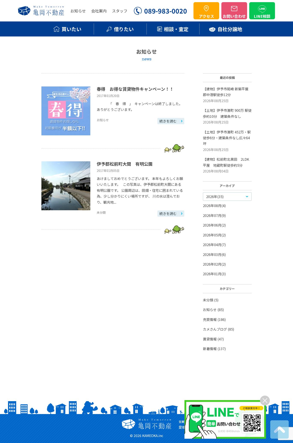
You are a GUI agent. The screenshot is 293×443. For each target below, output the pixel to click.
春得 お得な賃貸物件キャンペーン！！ (135, 89)
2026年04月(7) (214, 244)
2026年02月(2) (214, 264)
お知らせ (78, 11)
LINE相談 (262, 16)
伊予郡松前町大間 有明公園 (125, 164)
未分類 (208, 299)
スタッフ (119, 11)
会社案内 (99, 11)
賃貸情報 (210, 339)
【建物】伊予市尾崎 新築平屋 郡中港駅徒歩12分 (225, 94)
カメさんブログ (215, 329)
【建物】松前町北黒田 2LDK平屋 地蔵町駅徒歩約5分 (226, 165)
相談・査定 (176, 29)
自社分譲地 (229, 29)
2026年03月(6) (214, 254)
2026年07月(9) (214, 215)
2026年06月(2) (214, 225)
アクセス (206, 16)
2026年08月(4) (214, 205)
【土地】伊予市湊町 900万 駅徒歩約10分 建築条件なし (227, 116)
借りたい (124, 29)
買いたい (71, 29)
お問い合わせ (234, 16)
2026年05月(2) (214, 234)
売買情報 (210, 319)
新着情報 (210, 348)
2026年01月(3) (214, 273)
